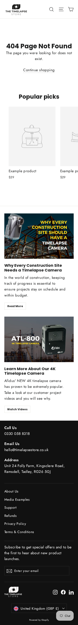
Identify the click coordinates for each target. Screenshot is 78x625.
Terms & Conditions (19, 531)
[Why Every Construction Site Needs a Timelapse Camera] (39, 236)
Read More (15, 306)
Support (10, 507)
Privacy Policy (15, 523)
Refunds (10, 515)
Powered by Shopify (39, 620)
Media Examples (16, 499)
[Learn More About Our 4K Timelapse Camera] (39, 339)
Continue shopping (39, 70)
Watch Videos (17, 409)
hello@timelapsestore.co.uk (26, 449)
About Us (11, 491)
